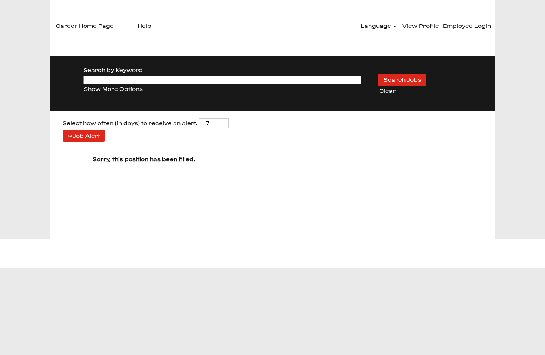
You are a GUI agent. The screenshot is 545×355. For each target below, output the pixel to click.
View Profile (420, 26)
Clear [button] (387, 91)
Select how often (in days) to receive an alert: (130, 123)
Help (144, 26)
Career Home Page (85, 26)
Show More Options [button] (113, 89)
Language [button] (377, 26)
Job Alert (86, 136)
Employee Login (467, 26)
